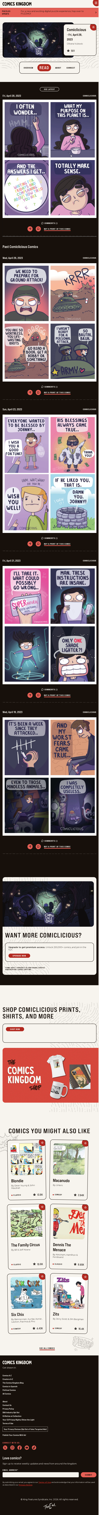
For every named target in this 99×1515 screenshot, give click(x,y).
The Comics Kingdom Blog (13, 1382)
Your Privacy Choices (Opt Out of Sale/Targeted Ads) (25, 1429)
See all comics (47, 1348)
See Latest (51, 89)
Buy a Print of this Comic (57, 229)
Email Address (10, 1470)
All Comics (7, 1393)
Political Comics (9, 1390)
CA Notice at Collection (12, 1416)
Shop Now (15, 1029)
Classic (17, 1195)
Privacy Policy (8, 1408)
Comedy (58, 1195)
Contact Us (7, 1405)
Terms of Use (8, 1423)
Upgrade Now (19, 955)
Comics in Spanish (10, 1386)
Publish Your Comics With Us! (14, 1435)
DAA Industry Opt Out (11, 1412)
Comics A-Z (7, 1375)
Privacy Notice (25, 1485)
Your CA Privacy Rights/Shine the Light (18, 1419)
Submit (88, 1475)
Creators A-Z (8, 1379)
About (5, 1401)
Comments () (51, 223)
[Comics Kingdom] (17, 1362)
